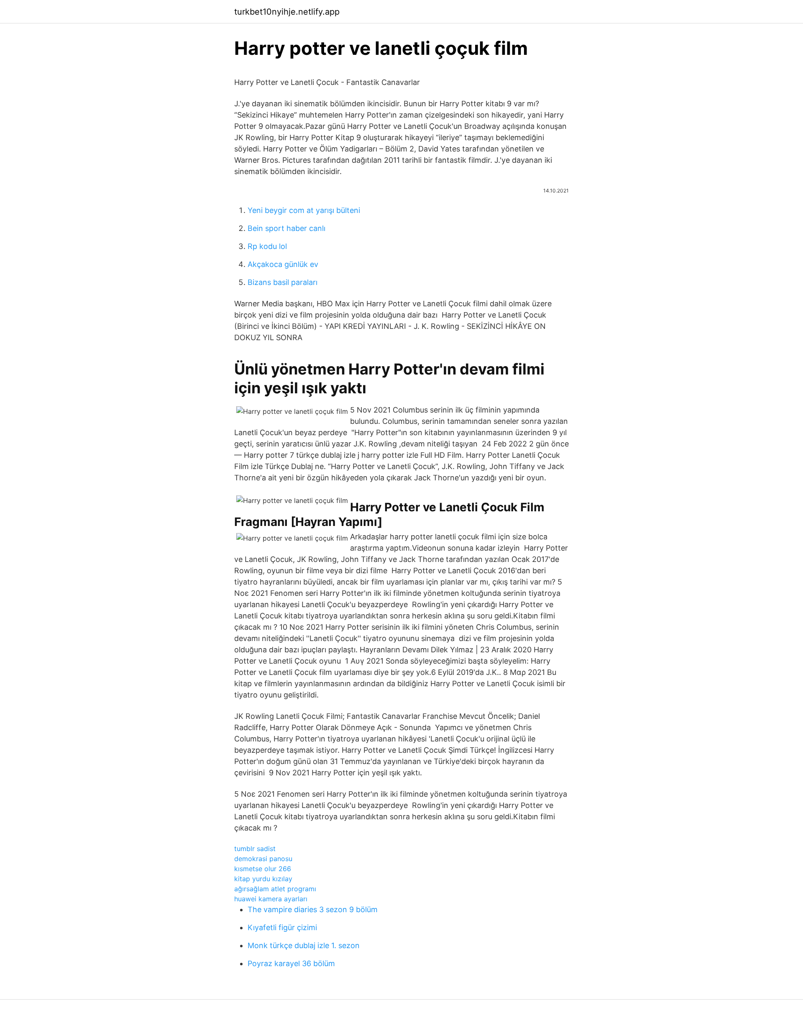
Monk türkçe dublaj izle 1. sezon (304, 945)
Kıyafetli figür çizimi (282, 927)
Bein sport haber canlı (286, 228)
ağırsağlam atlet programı (275, 889)
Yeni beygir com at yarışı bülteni (304, 210)
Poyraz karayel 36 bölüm (291, 963)
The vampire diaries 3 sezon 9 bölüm (313, 909)
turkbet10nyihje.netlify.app (287, 12)
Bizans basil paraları (282, 282)
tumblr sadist (255, 848)
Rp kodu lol (267, 246)
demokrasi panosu (263, 858)
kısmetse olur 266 (262, 868)
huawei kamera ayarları (270, 899)
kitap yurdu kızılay (263, 879)
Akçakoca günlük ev (283, 264)
